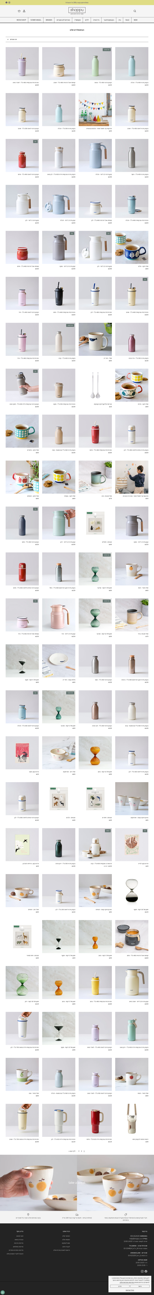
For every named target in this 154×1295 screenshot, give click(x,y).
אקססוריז (78, 20)
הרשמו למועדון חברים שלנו (61, 1250)
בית (120, 20)
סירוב (120, 1286)
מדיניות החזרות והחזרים (16, 1250)
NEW (135, 20)
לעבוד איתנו (66, 1247)
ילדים (87, 20)
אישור (140, 1286)
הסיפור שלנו (66, 1236)
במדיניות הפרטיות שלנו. (127, 1282)
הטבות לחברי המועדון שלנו (15, 1254)
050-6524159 (134, 1236)
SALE (127, 20)
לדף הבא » (72, 1151)
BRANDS (49, 20)
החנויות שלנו (66, 1239)
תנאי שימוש (19, 1236)
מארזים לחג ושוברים (63, 20)
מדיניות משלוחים (18, 1247)
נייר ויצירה (96, 20)
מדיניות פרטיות (18, 1243)
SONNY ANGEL (36, 20)
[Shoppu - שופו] (77, 11)
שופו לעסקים (66, 1243)
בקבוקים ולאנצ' (109, 20)
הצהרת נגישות (19, 1239)
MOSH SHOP (21, 20)
